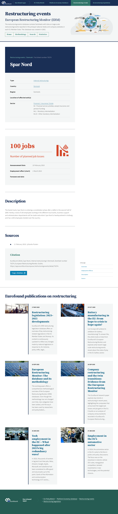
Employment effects (87, 270)
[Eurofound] (11, 500)
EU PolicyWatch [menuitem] (39, 3)
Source (83, 278)
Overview (84, 266)
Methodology (20, 34)
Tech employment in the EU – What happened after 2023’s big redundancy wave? (41, 445)
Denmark (29, 57)
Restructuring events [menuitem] (80, 3)
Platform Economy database (67, 499)
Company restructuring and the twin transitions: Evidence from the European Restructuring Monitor (96, 380)
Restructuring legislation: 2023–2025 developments (42, 317)
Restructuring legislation (52, 501)
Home (9, 34)
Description (84, 274)
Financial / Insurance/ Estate (43, 103)
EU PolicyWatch (49, 499)
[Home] (92, 24)
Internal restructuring (41, 80)
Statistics (43, 34)
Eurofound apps (27, 500)
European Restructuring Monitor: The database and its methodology (42, 375)
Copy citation (17, 273)
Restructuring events (17, 57)
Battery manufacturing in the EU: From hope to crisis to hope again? (98, 318)
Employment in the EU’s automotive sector (97, 440)
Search (32, 34)
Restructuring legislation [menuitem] (101, 3)
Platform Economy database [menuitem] (58, 3)
